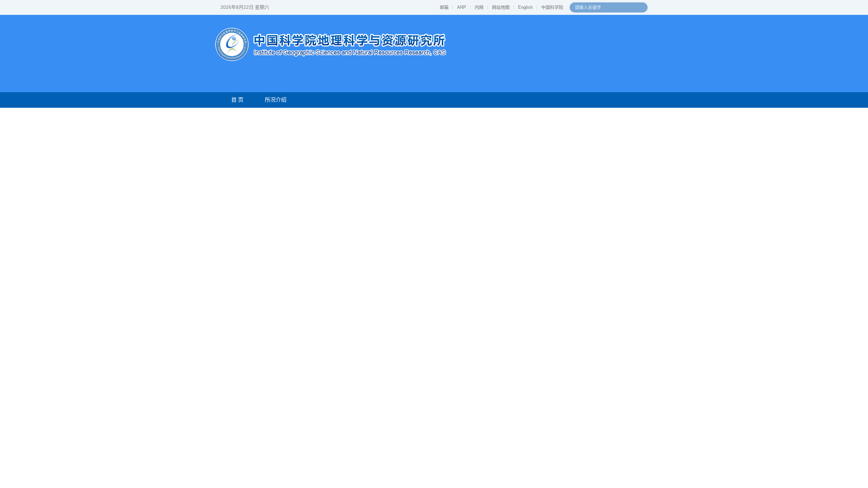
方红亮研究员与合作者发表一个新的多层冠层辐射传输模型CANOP (382, 330)
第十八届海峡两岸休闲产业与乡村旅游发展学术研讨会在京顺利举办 (257, 465)
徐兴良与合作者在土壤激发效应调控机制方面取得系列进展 (373, 308)
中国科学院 (552, 7)
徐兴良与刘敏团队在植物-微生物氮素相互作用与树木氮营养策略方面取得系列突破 (391, 319)
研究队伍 (362, 100)
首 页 (237, 100)
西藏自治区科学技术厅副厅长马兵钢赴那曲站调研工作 (368, 463)
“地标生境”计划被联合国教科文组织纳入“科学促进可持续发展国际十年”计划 (391, 430)
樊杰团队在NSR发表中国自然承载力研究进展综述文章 (368, 353)
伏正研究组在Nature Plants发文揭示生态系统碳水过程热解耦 (375, 342)
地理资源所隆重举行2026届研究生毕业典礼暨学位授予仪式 (551, 183)
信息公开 (625, 100)
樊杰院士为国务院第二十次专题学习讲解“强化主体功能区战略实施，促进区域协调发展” (559, 196)
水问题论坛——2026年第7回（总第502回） (590, 437)
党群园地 (539, 100)
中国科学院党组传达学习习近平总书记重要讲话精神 (542, 171)
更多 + (632, 230)
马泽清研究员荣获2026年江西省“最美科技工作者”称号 (367, 441)
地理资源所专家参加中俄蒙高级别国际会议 (355, 474)
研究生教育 (450, 100)
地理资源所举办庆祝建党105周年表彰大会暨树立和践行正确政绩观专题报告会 (559, 158)
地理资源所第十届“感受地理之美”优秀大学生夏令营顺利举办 (374, 452)
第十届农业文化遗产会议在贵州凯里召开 (352, 419)
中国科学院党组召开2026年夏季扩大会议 (529, 146)
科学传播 (496, 100)
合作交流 (405, 100)
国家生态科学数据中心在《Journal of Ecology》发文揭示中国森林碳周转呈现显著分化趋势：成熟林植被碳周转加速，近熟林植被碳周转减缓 (257, 344)
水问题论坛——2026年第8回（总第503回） (590, 406)
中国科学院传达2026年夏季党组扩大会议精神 (555, 131)
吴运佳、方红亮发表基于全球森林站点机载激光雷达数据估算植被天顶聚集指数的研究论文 (391, 297)
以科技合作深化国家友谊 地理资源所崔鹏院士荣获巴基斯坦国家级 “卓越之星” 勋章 (559, 208)
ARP (461, 7)
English (525, 7)
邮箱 (444, 7)
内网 (479, 7)
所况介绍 (276, 100)
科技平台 (582, 100)
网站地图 (501, 7)
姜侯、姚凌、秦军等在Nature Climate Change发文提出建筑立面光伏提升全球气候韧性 (391, 364)
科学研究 (319, 100)
